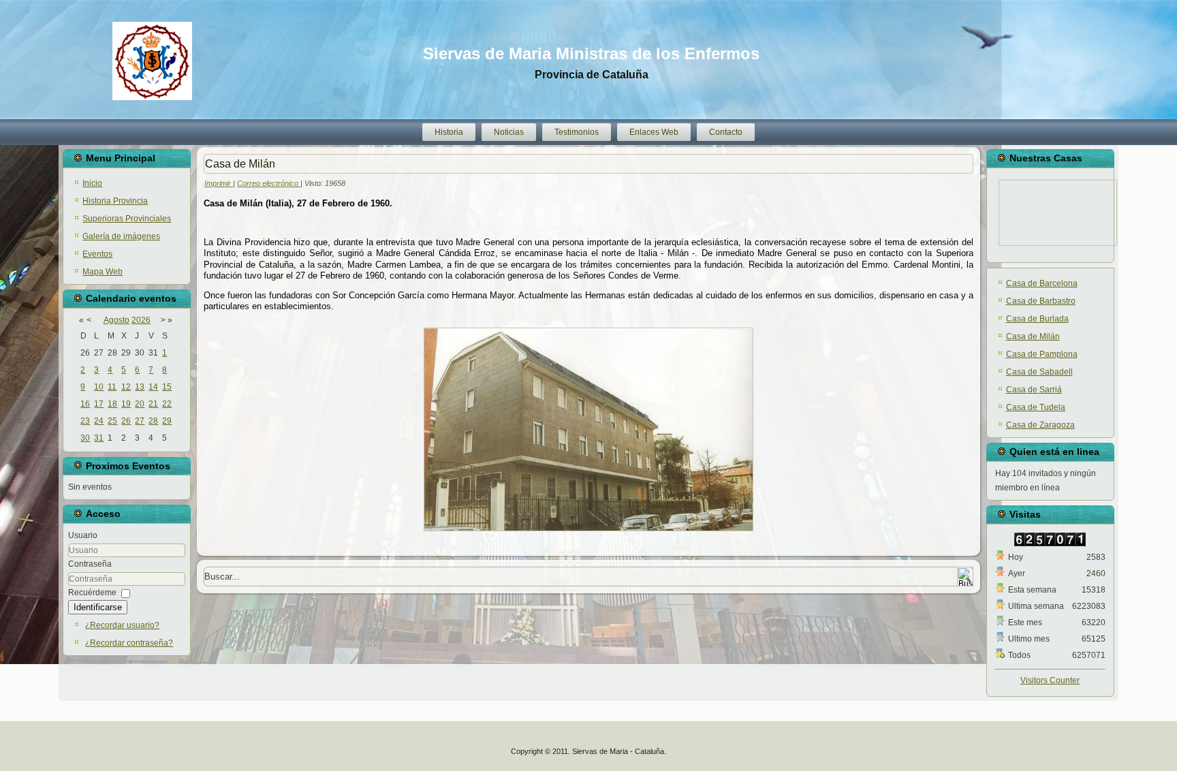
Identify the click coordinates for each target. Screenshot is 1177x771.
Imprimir (218, 183)
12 (126, 387)
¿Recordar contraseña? (129, 643)
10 (99, 387)
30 (85, 438)
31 (99, 438)
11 (112, 387)
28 (153, 421)
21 (153, 404)
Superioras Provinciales (126, 218)
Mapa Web (102, 272)
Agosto (116, 320)
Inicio (92, 183)
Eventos (97, 254)
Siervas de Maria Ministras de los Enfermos (591, 53)
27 (139, 421)
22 (167, 404)
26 (126, 421)
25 (112, 421)
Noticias (509, 132)
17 (99, 404)
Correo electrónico (268, 183)
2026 (141, 320)
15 (167, 387)
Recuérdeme (92, 592)
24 (99, 421)
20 (139, 404)
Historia (449, 132)
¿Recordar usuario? (122, 625)
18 (112, 404)
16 (85, 404)
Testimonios (576, 132)
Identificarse (98, 607)
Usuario (82, 535)
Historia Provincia (115, 201)
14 (153, 387)
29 (167, 421)
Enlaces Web (653, 132)
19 (126, 404)
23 (85, 421)
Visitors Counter (1050, 680)
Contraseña (90, 564)
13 (139, 387)
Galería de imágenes (121, 236)
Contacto (725, 132)
